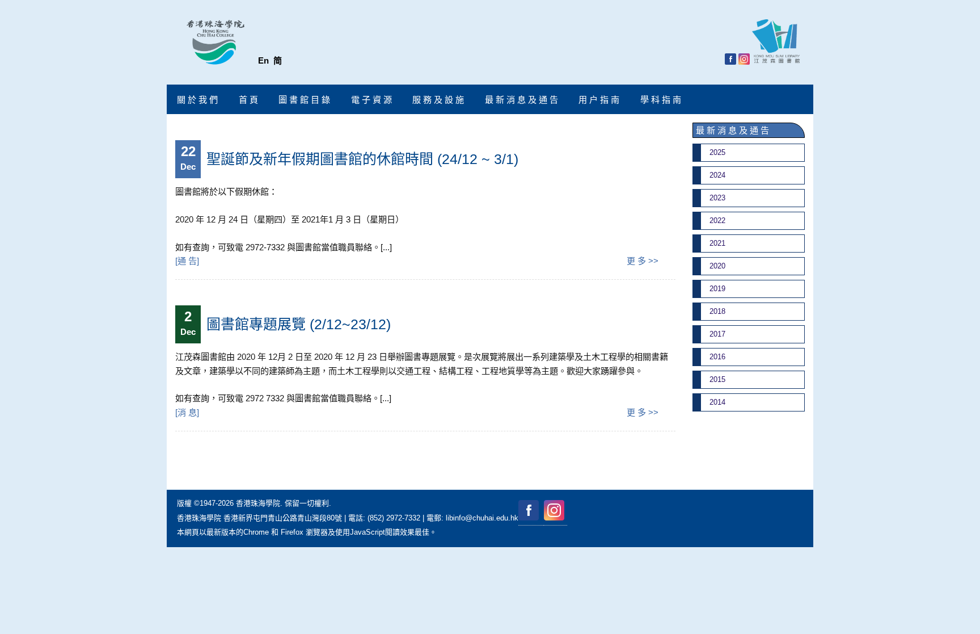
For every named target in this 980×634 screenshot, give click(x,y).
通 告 (187, 261)
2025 (717, 152)
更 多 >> (642, 261)
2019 (717, 288)
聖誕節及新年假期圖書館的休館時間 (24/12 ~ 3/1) (362, 159)
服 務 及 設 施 (438, 99)
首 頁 (248, 99)
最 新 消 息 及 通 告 (521, 99)
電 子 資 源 (371, 99)
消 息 (187, 412)
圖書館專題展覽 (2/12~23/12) (298, 324)
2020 (717, 266)
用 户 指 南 (598, 99)
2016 (717, 356)
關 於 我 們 (197, 99)
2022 (717, 220)
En (263, 60)
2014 (717, 402)
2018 (717, 311)
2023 (717, 198)
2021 (717, 243)
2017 (717, 334)
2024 (717, 175)
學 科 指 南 (660, 99)
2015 (717, 379)
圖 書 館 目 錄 (304, 99)
